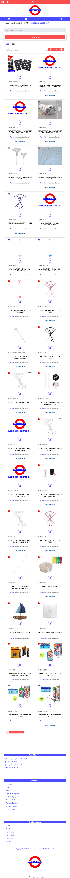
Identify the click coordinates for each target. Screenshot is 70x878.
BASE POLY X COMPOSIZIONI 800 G (50, 632)
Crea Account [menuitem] (10, 829)
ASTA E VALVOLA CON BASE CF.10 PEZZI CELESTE (50, 270)
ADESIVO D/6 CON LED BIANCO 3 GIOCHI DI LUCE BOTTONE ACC (50, 86)
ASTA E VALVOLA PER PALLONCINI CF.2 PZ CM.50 (20, 449)
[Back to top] (64, 872)
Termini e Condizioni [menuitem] (12, 803)
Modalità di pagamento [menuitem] (13, 797)
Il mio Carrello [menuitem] (10, 835)
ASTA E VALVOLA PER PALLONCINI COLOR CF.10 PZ (20, 495)
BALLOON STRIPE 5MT (50, 586)
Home (7, 23)
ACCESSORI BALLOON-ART (40, 23)
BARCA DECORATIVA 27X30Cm (20, 632)
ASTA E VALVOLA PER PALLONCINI (20, 402)
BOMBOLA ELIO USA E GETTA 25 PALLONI (50, 716)
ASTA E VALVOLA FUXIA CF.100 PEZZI (50, 311)
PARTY (26, 23)
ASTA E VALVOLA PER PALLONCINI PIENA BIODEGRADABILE (20, 541)
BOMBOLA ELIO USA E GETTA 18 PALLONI (20, 716)
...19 (59, 49)
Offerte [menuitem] (8, 791)
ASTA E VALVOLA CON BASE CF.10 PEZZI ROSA (20, 311)
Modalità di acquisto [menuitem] (12, 794)
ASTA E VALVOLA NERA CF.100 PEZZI (50, 357)
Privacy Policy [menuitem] (10, 809)
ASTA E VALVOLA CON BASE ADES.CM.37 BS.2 (50, 224)
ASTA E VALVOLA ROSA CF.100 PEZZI (50, 541)
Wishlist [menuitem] (8, 841)
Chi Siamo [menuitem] (9, 784)
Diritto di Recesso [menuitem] (11, 806)
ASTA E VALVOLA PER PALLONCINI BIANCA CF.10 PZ (50, 403)
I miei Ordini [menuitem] (9, 838)
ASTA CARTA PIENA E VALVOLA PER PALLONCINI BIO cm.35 (50, 132)
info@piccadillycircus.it (14, 765)
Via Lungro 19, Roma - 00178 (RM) (17, 759)
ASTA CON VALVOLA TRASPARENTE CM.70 (50, 178)
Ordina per (9, 50)
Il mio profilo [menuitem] (10, 832)
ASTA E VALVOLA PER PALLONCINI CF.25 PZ (50, 449)
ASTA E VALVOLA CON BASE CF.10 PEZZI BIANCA (20, 270)
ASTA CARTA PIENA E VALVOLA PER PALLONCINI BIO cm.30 (20, 132)
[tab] (8, 44)
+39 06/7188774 (12, 762)
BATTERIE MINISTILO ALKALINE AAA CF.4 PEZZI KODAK (20, 674)
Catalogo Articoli (16, 23)
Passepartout (42, 877)
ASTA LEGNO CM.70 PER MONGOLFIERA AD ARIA (20, 587)
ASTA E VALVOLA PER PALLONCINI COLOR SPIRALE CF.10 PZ (50, 495)
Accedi (12, 91)
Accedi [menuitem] (8, 826)
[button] (20, 77)
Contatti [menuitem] (8, 787)
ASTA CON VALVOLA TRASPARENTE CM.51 (20, 178)
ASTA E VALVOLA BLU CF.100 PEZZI (20, 223)
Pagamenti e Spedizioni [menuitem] (13, 800)
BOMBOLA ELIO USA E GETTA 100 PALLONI (50, 674)
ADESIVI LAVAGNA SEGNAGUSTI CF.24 (20, 86)
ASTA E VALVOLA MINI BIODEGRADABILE (19, 357)
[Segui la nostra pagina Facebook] (8, 2)
